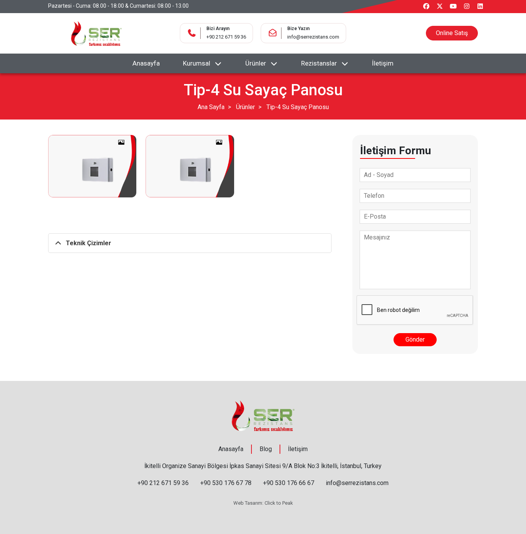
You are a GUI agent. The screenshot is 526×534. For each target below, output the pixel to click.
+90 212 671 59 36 (226, 37)
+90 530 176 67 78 (225, 483)
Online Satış (452, 33)
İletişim (383, 63)
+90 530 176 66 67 (288, 483)
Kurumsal (196, 63)
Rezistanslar (319, 63)
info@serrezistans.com (313, 37)
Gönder (415, 339)
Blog (266, 449)
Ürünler (255, 63)
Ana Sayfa (211, 107)
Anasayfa (146, 63)
